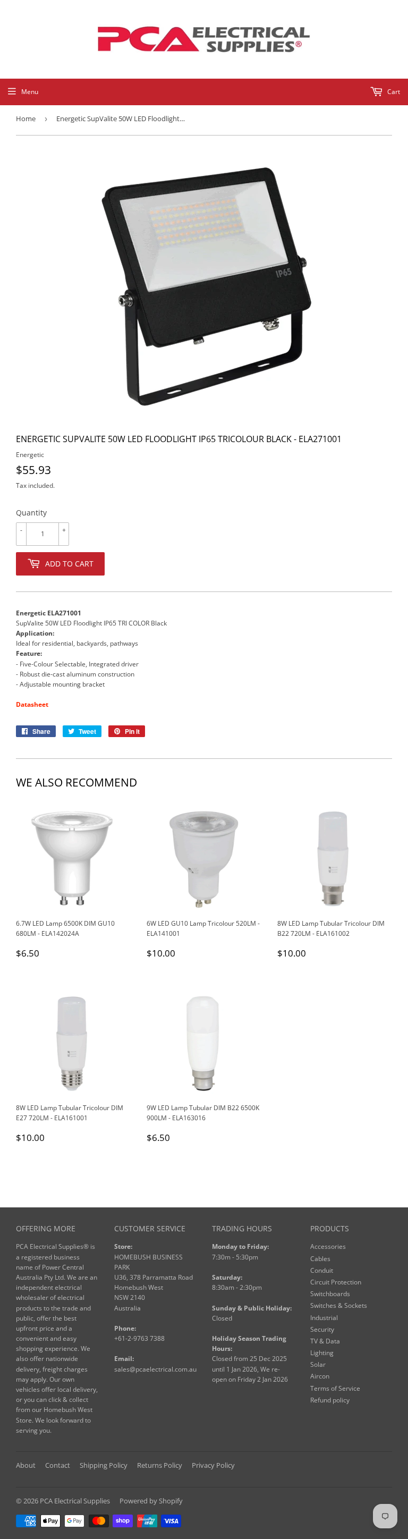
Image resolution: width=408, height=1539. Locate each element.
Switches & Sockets (338, 1305)
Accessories (328, 1246)
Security (322, 1329)
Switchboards (330, 1293)
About (26, 1465)
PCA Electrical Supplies (75, 1501)
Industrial (324, 1317)
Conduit (321, 1270)
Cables (320, 1258)
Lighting (322, 1352)
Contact (57, 1465)
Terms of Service (335, 1388)
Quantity (31, 513)
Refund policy (330, 1400)
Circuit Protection (335, 1282)
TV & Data (325, 1341)
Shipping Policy (104, 1465)
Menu (29, 91)
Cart (393, 91)
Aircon (319, 1376)
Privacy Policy (213, 1465)
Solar (318, 1364)
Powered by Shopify (151, 1501)
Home (26, 118)
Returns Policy (159, 1465)
